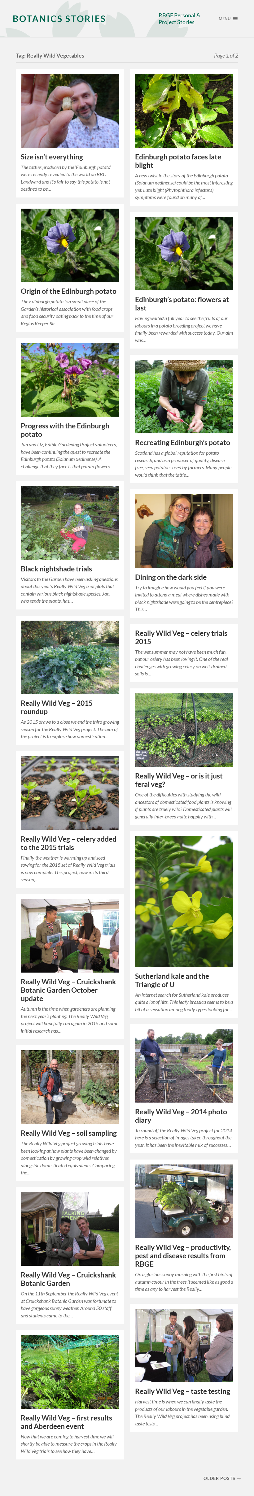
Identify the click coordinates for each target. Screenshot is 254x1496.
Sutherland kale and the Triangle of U (172, 980)
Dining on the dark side (171, 577)
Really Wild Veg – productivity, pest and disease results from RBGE (183, 1255)
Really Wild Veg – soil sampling (69, 1133)
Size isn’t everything (52, 157)
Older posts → (222, 1478)
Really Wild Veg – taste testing (182, 1391)
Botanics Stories (59, 18)
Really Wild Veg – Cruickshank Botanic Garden (68, 1279)
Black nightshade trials (56, 569)
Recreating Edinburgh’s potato (182, 442)
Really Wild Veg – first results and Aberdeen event (66, 1422)
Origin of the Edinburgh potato (68, 291)
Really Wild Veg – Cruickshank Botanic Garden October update (68, 990)
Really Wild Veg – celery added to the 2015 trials (68, 843)
